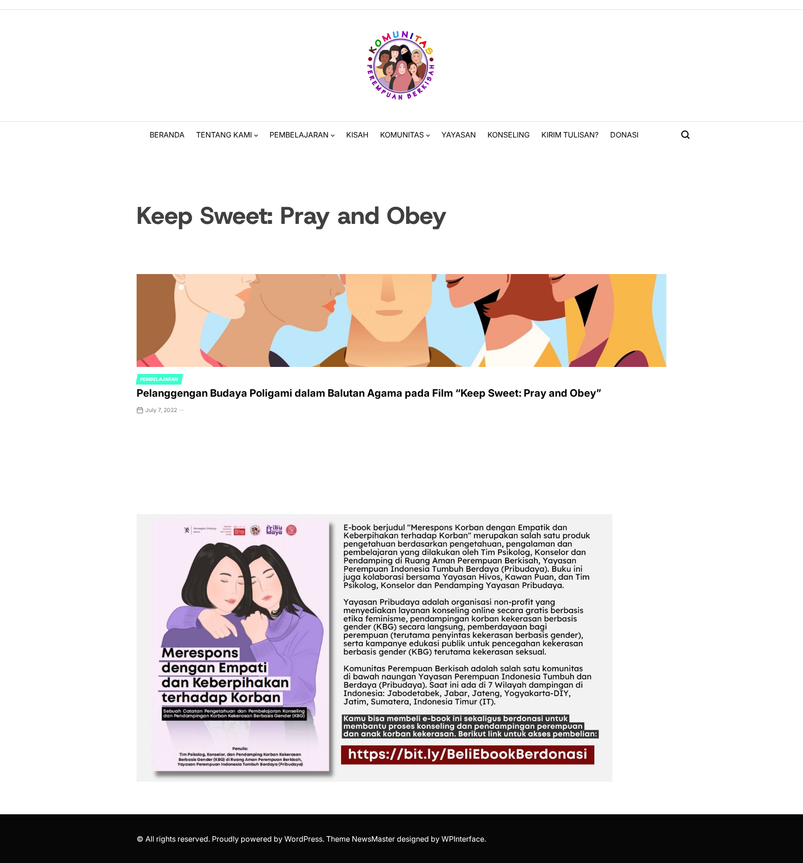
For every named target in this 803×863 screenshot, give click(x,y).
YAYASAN (458, 134)
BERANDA (167, 134)
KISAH (357, 134)
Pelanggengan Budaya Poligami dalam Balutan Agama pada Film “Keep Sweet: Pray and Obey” (369, 393)
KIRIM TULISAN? (570, 134)
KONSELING (508, 134)
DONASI (624, 134)
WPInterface (462, 838)
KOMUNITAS (402, 134)
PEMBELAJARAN (299, 134)
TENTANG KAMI (224, 134)
